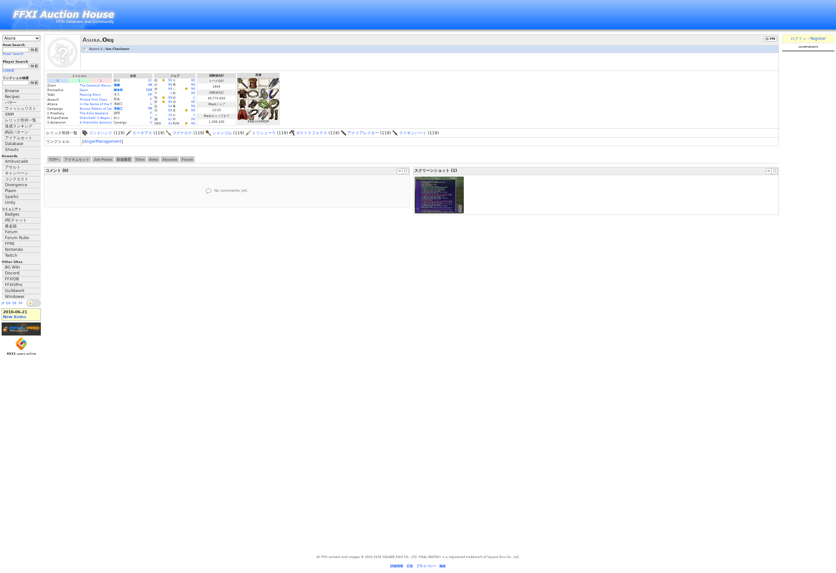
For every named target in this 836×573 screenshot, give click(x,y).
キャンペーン (16, 173)
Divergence (16, 185)
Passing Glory (90, 94)
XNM (9, 114)
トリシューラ (264, 133)
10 (170, 115)
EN (8, 303)
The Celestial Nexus (95, 85)
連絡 (442, 566)
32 (150, 80)
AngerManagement (102, 141)
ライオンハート (412, 133)
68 (150, 94)
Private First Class (93, 99)
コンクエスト (16, 179)
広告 (410, 566)
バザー (11, 102)
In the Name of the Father (100, 104)
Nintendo (14, 249)
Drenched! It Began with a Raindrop (108, 118)
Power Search (13, 54)
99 (170, 80)
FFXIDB (12, 279)
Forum (11, 232)
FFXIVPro (13, 285)
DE (14, 303)
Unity (10, 202)
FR (20, 303)
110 (149, 89)
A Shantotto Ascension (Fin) (101, 122)
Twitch (11, 255)
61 (170, 119)
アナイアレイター (363, 133)
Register (818, 38)
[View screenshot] (439, 195)
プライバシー (426, 566)
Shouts (12, 149)
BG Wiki (12, 267)
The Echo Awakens (94, 113)
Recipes (12, 96)
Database (14, 143)
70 (150, 85)
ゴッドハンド (100, 133)
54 (170, 106)
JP (3, 303)
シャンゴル (222, 133)
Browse (12, 91)
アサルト (13, 167)
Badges (12, 214)
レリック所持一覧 (20, 120)
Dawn (84, 90)
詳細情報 (396, 566)
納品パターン (16, 132)
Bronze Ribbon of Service (99, 108)
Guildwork (14, 290)
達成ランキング (18, 126)
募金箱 (11, 226)
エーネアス (142, 133)
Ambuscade (16, 161)
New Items (14, 317)
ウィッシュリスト (20, 108)
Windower (14, 296)
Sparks (11, 196)
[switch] (33, 303)
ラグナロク (182, 133)
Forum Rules (17, 238)
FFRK (10, 243)
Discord (12, 273)
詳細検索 (8, 70)
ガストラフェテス (311, 133)
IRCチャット (16, 220)
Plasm (10, 190)
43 (170, 123)
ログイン (798, 38)
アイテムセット (18, 138)
